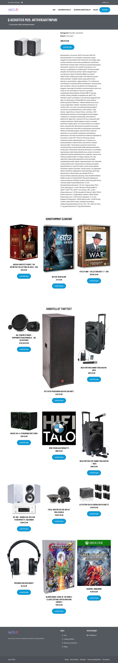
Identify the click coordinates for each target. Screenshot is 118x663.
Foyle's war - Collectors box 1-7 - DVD (94, 271)
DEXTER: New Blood (59, 277)
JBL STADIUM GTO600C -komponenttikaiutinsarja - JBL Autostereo (24, 337)
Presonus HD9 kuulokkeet (24, 583)
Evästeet (83, 659)
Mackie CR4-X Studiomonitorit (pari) (24, 433)
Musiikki (72, 33)
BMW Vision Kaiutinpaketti (59, 448)
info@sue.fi (105, 2)
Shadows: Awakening (94, 589)
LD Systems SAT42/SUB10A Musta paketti (94, 504)
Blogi (95, 10)
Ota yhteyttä (74, 659)
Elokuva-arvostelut (82, 10)
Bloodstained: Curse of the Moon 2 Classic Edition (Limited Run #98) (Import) (59, 599)
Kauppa (104, 10)
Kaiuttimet (79, 33)
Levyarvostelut (64, 10)
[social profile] (22, 2)
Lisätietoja (67, 47)
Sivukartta (105, 659)
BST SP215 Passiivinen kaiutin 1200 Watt (59, 391)
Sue (54, 10)
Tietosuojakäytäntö (94, 659)
